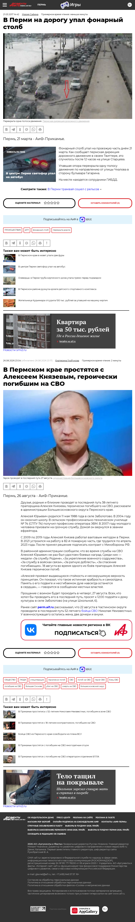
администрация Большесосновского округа (77, 478)
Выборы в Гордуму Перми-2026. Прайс (108, 830)
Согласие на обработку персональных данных (53, 880)
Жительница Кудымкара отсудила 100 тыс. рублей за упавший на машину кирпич (63, 300)
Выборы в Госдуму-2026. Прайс (82, 826)
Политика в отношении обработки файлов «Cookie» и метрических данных (69, 885)
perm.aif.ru (46, 607)
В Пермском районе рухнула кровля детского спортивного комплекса (57, 289)
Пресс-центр (63, 817)
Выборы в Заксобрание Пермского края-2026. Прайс (56, 830)
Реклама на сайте (83, 817)
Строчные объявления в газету (45, 826)
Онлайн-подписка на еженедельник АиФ (76, 822)
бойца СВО (89, 611)
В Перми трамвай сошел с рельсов (73, 189)
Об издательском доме (41, 817)
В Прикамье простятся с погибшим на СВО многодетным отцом (53, 745)
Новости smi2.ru (15, 350)
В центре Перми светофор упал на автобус (41, 266)
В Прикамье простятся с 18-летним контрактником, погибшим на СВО (56, 722)
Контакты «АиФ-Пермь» (114, 822)
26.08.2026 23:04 (12, 360)
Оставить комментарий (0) (105, 203)
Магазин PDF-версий (39, 822)
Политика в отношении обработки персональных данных (59, 882)
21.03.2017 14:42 (11, 14)
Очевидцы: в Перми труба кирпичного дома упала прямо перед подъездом (59, 278)
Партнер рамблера (58, 909)
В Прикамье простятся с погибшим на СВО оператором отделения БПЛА (58, 756)
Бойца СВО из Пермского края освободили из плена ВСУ (50, 734)
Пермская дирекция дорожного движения (66, 121)
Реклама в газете (105, 817)
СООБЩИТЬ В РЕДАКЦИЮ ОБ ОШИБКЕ (47, 834)
